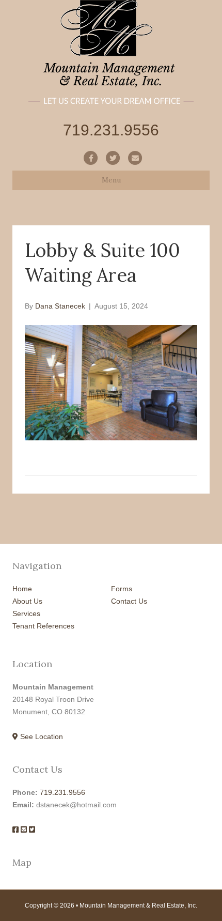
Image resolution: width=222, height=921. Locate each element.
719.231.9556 (62, 792)
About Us (27, 601)
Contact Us (129, 601)
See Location (40, 736)
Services (26, 613)
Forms (121, 589)
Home (22, 589)
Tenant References (43, 626)
